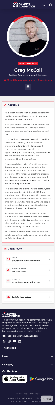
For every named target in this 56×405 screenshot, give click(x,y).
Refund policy (27, 398)
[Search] (43, 5)
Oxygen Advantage (30, 394)
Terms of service (37, 401)
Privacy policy (13, 398)
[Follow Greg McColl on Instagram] (28, 87)
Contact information (19, 401)
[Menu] (4, 5)
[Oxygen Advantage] (24, 4)
